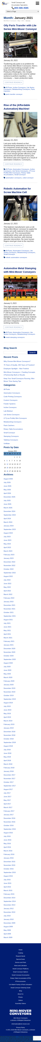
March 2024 (8, 522)
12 (7, 464)
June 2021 (7, 627)
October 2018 (9, 739)
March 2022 (8, 594)
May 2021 (7, 630)
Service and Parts (20, 962)
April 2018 (7, 760)
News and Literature (20, 965)
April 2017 (7, 804)
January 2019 (9, 728)
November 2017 (9, 778)
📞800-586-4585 (20, 8)
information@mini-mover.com (21, 1024)
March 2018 (8, 764)
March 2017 (8, 807)
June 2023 (7, 540)
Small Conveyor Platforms (21, 969)
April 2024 (7, 518)
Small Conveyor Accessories (20, 975)
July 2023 (7, 536)
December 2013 (9, 905)
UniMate (7, 443)
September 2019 (10, 699)
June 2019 (7, 710)
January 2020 (9, 685)
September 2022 (10, 573)
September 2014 (10, 901)
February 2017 (9, 811)
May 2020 (7, 674)
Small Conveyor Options (20, 972)
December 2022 (9, 562)
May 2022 (7, 587)
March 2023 (8, 551)
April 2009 (7, 934)
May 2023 (7, 544)
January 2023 (9, 558)
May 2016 (7, 843)
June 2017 (7, 796)
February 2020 (9, 681)
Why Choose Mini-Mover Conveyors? (17, 361)
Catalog (20, 953)
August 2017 (8, 789)
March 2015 (8, 890)
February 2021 (9, 641)
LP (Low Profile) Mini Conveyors (19, 172)
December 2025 (9, 497)
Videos (20, 1000)
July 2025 (7, 500)
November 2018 (9, 735)
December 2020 (9, 648)
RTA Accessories (20, 981)
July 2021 (7, 623)
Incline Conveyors (19, 87)
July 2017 (7, 793)
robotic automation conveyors (16, 257)
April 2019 (7, 717)
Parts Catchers (9, 425)
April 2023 (7, 547)
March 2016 (8, 851)
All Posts (9, 87)
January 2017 (9, 815)
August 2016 (8, 833)
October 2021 (9, 612)
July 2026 (7, 482)
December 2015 (9, 861)
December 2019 (9, 688)
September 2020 (10, 659)
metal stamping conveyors (15, 337)
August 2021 (8, 620)
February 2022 (9, 598)
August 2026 (8, 479)
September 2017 (10, 786)
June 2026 (7, 486)
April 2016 (7, 847)
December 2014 (9, 898)
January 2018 (9, 771)
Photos (20, 997)
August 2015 (8, 876)
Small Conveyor (20, 174)
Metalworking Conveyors (21, 89)
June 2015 (7, 883)
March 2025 (8, 508)
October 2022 (9, 569)
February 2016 (9, 854)
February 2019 (9, 724)
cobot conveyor (28, 178)
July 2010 (7, 916)
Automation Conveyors (21, 169)
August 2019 (8, 703)
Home (20, 950)
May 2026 (7, 490)
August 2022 (8, 576)
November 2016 (9, 822)
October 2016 (9, 825)
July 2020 (7, 666)
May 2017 (7, 800)
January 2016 (9, 858)
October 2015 (9, 869)
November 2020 (9, 652)
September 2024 (10, 515)
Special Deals (20, 959)
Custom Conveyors (10, 400)
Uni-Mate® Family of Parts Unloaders (20, 984)
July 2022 (7, 580)
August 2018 (8, 746)
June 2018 (7, 753)
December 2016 (9, 818)
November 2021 (9, 609)
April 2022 (7, 591)
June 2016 (7, 840)
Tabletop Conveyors (11, 440)
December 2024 (9, 511)
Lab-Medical (8, 411)
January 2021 (9, 645)
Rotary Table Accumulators (13, 429)
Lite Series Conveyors (20, 171)
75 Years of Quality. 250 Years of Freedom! (19, 365)
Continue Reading (13, 82)
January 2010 (9, 919)
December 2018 (9, 731)
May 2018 (7, 757)
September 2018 (10, 742)
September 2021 (10, 616)
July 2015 (7, 880)
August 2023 (8, 533)
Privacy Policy (20, 1027)
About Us (20, 994)
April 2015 (7, 887)
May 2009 (7, 930)
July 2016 (7, 836)
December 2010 (9, 912)
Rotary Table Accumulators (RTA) (20, 978)
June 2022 (7, 583)
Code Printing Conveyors (13, 396)
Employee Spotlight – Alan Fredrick (16, 368)
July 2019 (7, 706)
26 (7, 471)
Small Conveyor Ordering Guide (20, 988)
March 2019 (8, 721)
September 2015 (10, 872)
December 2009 (9, 923)
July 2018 (7, 750)
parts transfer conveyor (14, 94)
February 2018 (9, 768)
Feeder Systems (9, 404)
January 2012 (9, 908)
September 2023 (10, 529)
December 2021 (9, 605)
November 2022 (9, 565)
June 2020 (7, 670)
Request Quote (20, 956)
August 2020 (8, 663)
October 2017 (9, 782)
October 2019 (9, 695)
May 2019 (7, 713)
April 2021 (7, 634)
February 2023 (9, 555)
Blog (20, 991)
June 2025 (7, 504)
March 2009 (8, 937)
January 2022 (9, 601)
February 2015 (9, 894)
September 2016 (10, 829)
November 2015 (9, 865)
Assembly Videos (20, 1003)
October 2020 (9, 656)
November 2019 (9, 692)
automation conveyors (14, 178)
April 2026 (7, 493)
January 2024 (9, 526)
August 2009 (8, 926)
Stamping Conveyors (11, 436)
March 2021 (8, 638)
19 (7, 468)
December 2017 (9, 775)
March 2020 (8, 677)
